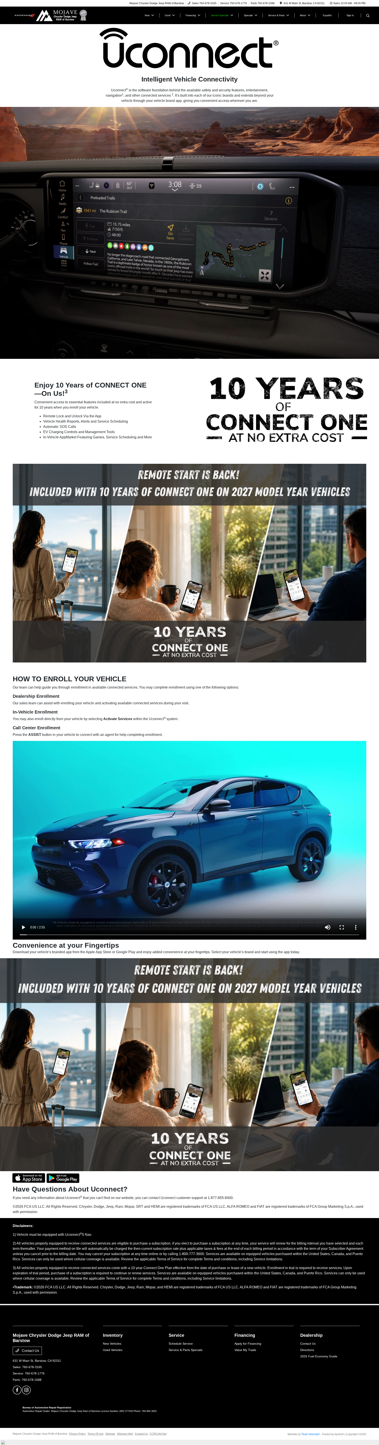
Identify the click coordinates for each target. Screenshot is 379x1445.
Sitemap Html (125, 1433)
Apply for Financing (247, 1343)
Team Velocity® (310, 1434)
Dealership (311, 1335)
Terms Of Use (96, 1433)
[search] (368, 16)
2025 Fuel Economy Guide (318, 1356)
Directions (307, 1350)
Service (176, 1335)
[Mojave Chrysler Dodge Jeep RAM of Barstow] (50, 15)
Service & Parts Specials (185, 1350)
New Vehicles (112, 1343)
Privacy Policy (77, 1433)
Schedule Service (181, 1343)
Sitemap (110, 1433)
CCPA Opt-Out (158, 1433)
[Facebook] (17, 1390)
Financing (244, 1335)
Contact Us (30, 1351)
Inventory (113, 1335)
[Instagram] (26, 1390)
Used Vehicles (112, 1350)
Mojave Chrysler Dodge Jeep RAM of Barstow (40, 1433)
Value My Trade (245, 1350)
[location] (281, 3)
